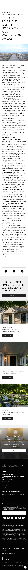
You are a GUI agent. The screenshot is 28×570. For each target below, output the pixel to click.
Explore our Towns (6, 549)
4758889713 (5, 481)
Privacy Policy (11, 509)
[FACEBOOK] (4, 518)
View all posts (14, 295)
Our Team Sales (19, 549)
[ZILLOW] (23, 518)
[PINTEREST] (19, 518)
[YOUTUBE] (16, 518)
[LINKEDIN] (12, 518)
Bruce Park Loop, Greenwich (11, 223)
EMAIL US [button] (14, 450)
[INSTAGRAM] (8, 518)
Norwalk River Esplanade (9, 136)
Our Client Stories (8, 554)
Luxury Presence (15, 562)
